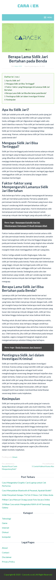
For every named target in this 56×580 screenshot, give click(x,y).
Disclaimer (7, 557)
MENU (49, 17)
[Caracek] (28, 5)
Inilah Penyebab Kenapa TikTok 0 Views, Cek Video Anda (27, 495)
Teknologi (6, 518)
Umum (14, 457)
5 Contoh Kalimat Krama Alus (43, 465)
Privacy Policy (8, 561)
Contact (5, 552)
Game (4, 523)
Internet (5, 527)
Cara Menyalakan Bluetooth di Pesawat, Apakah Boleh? (27, 490)
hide (17, 77)
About (5, 548)
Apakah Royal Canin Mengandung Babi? (9, 466)
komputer (6, 537)
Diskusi (5, 532)
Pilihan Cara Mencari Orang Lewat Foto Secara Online (26, 499)
